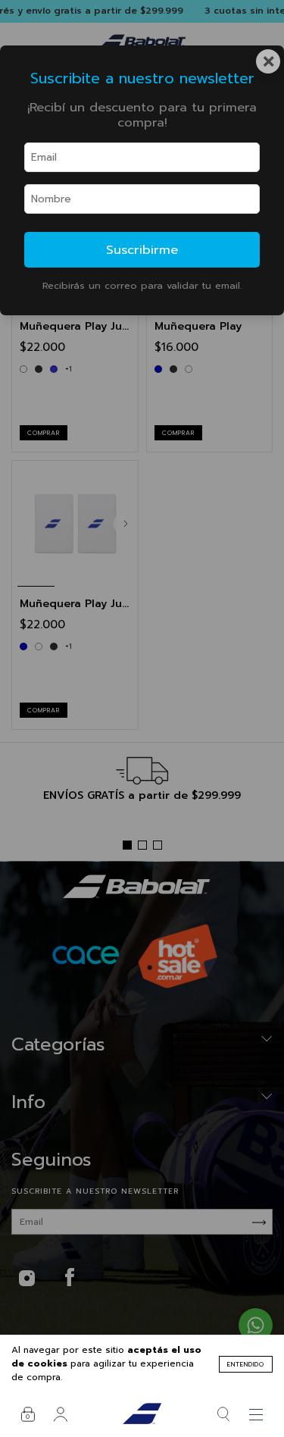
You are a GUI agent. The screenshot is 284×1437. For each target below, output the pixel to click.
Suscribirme (142, 249)
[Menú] (256, 1414)
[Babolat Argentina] (142, 1414)
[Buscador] (224, 1414)
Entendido (245, 1364)
